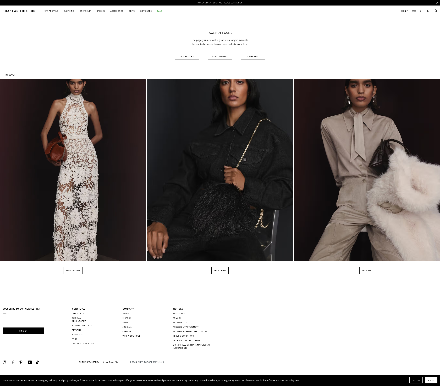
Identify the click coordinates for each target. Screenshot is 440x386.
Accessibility (180, 322)
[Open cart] (435, 11)
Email (5, 313)
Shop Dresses (73, 270)
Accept (431, 380)
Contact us (78, 313)
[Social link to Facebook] (14, 362)
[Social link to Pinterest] (22, 362)
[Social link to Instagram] (6, 362)
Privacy (177, 317)
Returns (76, 330)
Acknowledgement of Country (190, 331)
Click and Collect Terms (186, 340)
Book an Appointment (79, 319)
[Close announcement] (437, 3)
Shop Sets (367, 270)
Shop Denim (220, 270)
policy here (294, 380)
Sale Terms (179, 313)
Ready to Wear (220, 56)
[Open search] (421, 11)
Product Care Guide (83, 343)
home (206, 44)
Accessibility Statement (186, 326)
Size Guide (77, 334)
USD (414, 10)
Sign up (23, 330)
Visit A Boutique (131, 335)
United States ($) (110, 362)
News (125, 322)
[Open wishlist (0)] (428, 11)
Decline (416, 380)
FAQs (74, 338)
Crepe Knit (253, 56)
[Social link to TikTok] (39, 362)
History (127, 317)
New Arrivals (187, 56)
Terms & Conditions (184, 335)
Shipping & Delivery (82, 325)
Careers (127, 331)
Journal (127, 326)
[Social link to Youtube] (31, 362)
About (126, 313)
